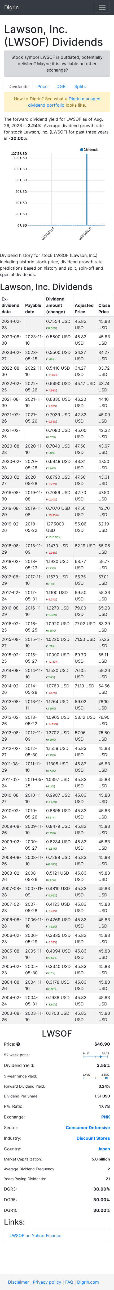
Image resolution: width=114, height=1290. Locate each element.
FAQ (69, 1282)
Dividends (18, 86)
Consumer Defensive (88, 1127)
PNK (105, 1117)
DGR (60, 86)
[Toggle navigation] (102, 7)
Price (42, 86)
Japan (104, 1148)
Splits (80, 86)
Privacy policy (47, 1282)
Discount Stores (93, 1138)
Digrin (11, 7)
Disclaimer (18, 1282)
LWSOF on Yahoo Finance (35, 1235)
